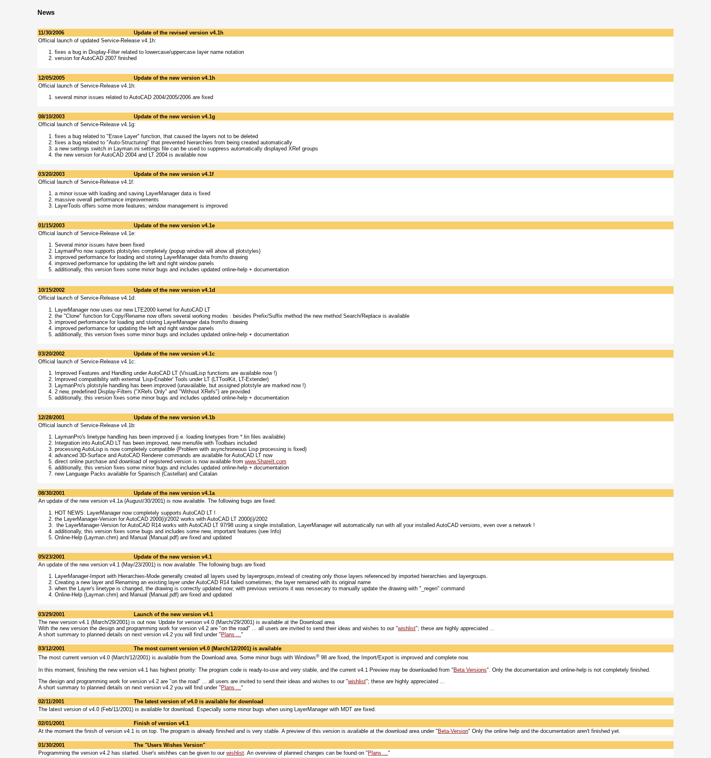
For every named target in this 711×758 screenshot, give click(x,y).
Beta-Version (453, 731)
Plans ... (231, 634)
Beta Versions (470, 670)
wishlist (407, 628)
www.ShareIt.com (265, 461)
